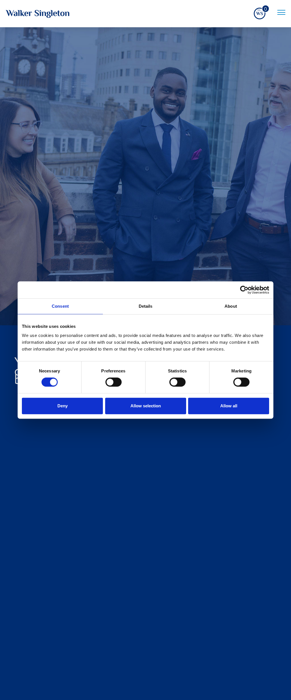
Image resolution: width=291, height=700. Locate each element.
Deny (62, 405)
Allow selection (145, 405)
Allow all (228, 405)
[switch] (113, 382)
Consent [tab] (60, 306)
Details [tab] (146, 306)
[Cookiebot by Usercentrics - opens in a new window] (244, 290)
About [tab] (231, 306)
